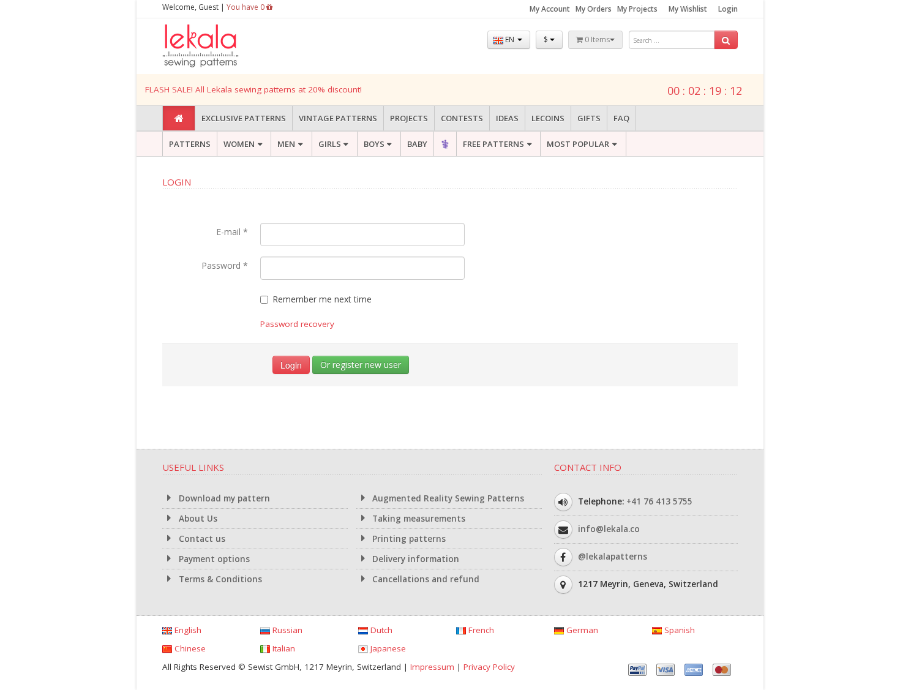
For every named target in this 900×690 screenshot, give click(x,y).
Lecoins (547, 118)
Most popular (578, 143)
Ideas (507, 118)
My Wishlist (688, 9)
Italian (282, 648)
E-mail (232, 232)
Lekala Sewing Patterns (223, 46)
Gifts (589, 118)
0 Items (596, 39)
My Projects (637, 9)
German (581, 630)
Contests (462, 118)
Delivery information (414, 558)
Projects (409, 118)
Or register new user (360, 364)
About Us (196, 518)
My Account (550, 9)
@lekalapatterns (612, 556)
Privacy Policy (489, 666)
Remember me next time (322, 299)
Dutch (380, 630)
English (186, 630)
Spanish (678, 630)
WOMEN (239, 143)
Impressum (432, 666)
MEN (286, 143)
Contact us (200, 538)
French (480, 630)
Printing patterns (408, 538)
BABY (417, 143)
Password (224, 265)
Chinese (189, 648)
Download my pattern (223, 498)
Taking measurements (417, 518)
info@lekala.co (609, 528)
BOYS (374, 143)
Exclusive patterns (243, 118)
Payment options (213, 558)
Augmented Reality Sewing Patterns (447, 498)
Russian (286, 630)
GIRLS (329, 143)
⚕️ (445, 143)
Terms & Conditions (219, 579)
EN (509, 39)
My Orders (594, 9)
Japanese (387, 648)
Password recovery (297, 323)
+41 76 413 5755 (659, 501)
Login (728, 9)
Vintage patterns (338, 118)
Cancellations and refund (424, 579)
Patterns (190, 143)
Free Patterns (493, 143)
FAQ (621, 118)
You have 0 (246, 7)
